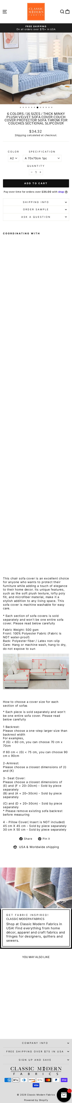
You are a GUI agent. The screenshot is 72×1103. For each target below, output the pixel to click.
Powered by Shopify (36, 1100)
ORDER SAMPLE (36, 209)
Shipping (20, 135)
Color (13, 151)
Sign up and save (35, 1059)
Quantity (36, 165)
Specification (42, 151)
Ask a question (36, 216)
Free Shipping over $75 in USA (35, 1051)
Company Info (35, 1043)
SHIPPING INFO (36, 202)
